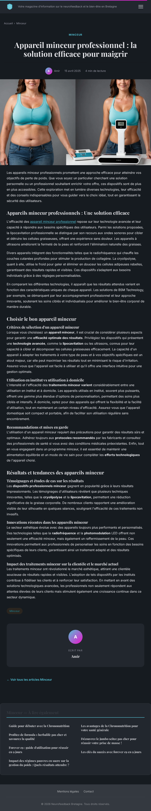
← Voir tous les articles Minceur (29, 679)
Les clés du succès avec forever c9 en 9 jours (111, 752)
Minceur (21, 23)
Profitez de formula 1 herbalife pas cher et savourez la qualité (37, 737)
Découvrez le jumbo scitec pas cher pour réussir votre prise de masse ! (108, 741)
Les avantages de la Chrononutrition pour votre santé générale (109, 728)
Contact (89, 791)
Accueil (8, 23)
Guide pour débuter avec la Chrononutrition (39, 726)
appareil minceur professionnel (53, 221)
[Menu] (141, 7)
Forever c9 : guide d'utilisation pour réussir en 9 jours (38, 750)
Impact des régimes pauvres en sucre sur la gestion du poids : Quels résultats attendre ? (39, 763)
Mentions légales (68, 791)
